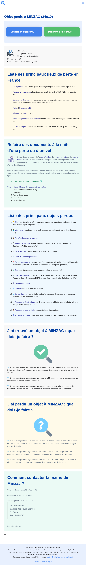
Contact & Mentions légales (43, 562)
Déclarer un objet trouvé (60, 32)
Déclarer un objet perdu (22, 32)
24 (7, 535)
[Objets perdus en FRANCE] (3, 3)
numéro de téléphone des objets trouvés (60, 557)
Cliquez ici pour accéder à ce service (24, 182)
